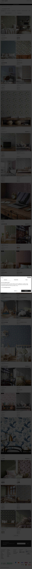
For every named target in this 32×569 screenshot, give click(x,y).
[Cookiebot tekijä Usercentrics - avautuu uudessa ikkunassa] (27, 277)
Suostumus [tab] (5, 279)
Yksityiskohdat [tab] (16, 279)
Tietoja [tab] (26, 279)
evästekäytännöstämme (7, 287)
